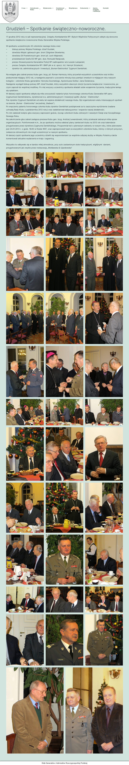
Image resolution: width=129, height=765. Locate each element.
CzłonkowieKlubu (34, 9)
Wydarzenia (47, 8)
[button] (24, 8)
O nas (23, 8)
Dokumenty (84, 8)
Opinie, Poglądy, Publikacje (96, 9)
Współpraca (73, 8)
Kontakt (106, 8)
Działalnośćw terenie (60, 9)
